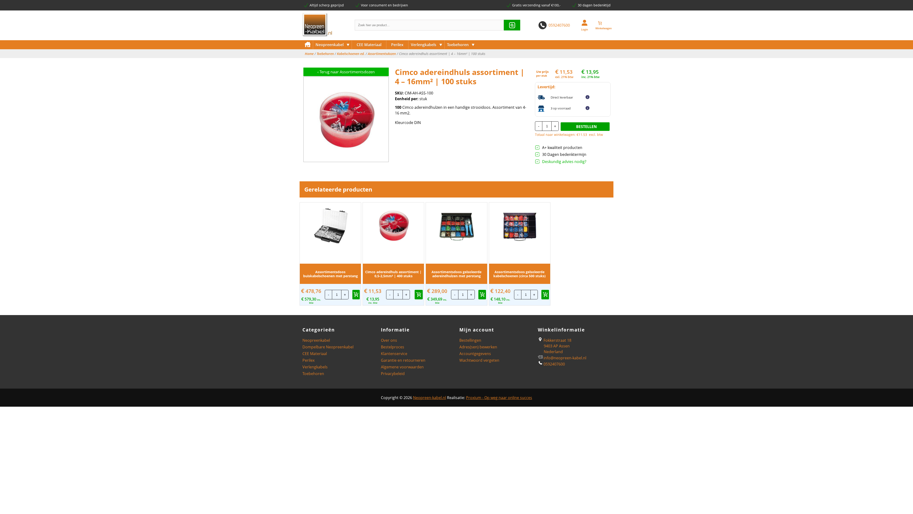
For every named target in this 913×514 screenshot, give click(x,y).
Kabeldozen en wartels (465, 61)
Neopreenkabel (333, 44)
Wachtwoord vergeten (479, 360)
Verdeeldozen (422, 61)
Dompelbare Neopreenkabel (328, 347)
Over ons (389, 340)
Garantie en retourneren (403, 360)
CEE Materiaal (369, 44)
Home (309, 53)
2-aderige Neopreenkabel (336, 61)
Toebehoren (461, 44)
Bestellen (586, 126)
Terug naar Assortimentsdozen (346, 71)
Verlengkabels (426, 44)
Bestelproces (392, 347)
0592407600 (559, 25)
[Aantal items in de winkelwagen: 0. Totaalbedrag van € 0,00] (603, 23)
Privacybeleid (393, 373)
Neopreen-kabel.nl (429, 397)
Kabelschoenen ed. (351, 53)
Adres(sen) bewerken (478, 347)
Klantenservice (394, 353)
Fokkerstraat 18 (557, 340)
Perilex (397, 44)
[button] (356, 294)
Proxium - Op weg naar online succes (499, 397)
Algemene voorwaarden (402, 367)
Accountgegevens (475, 353)
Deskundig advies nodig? (564, 161)
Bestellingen (470, 340)
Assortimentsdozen (382, 53)
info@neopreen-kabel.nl (565, 358)
